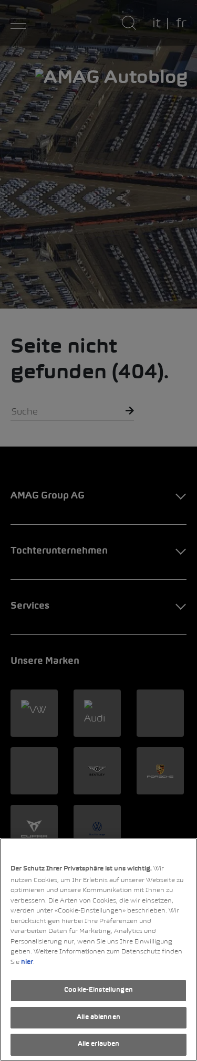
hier (27, 962)
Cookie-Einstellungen (98, 990)
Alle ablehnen (98, 1017)
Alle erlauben (99, 1044)
